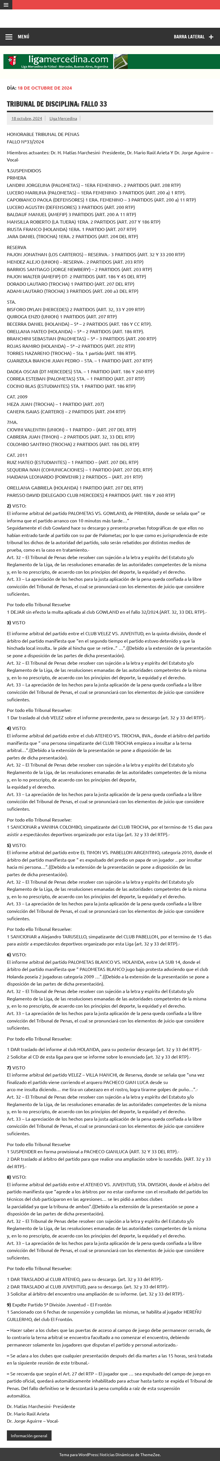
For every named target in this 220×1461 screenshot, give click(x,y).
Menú (23, 36)
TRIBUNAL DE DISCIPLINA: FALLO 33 (57, 104)
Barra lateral (189, 36)
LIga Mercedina (63, 118)
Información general (29, 1435)
